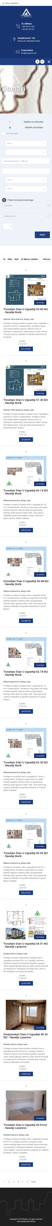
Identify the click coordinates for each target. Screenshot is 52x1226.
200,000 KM (26, 1164)
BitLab (32, 1221)
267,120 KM (26, 349)
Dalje (33, 1181)
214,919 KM (26, 983)
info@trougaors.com (28, 53)
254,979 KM (26, 711)
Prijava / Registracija (11, 3)
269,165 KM (26, 893)
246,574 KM (26, 530)
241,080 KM (26, 439)
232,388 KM (26, 621)
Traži (42, 234)
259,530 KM (26, 802)
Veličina (46, 259)
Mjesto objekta (31, 259)
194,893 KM (26, 1074)
